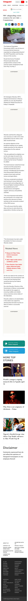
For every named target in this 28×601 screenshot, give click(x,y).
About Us (6, 543)
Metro (4, 584)
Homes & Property (19, 570)
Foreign (17, 566)
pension (17, 574)
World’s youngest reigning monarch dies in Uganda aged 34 (13, 381)
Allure (5, 561)
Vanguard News (7, 2)
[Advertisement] (14, 82)
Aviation (5, 563)
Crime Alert (6, 568)
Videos (16, 587)
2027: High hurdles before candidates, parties (14, 260)
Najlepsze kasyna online (8, 551)
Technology (18, 581)
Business (5, 565)
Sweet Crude (18, 579)
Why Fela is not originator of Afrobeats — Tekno (13, 407)
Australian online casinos (19, 551)
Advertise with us (19, 543)
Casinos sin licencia (6, 555)
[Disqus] (14, 482)
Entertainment (18, 561)
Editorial (5, 570)
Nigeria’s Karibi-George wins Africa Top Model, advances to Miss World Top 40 (13, 436)
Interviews (5, 579)
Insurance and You (19, 573)
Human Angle (18, 571)
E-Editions (15, 5)
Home (4, 5)
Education (5, 573)
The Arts (17, 582)
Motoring (5, 586)
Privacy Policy (19, 545)
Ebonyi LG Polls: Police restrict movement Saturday (13, 255)
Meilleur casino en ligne (19, 548)
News (9, 5)
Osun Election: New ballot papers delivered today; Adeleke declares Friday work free (14, 267)
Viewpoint (17, 589)
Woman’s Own (18, 591)
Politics (21, 5)
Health (16, 568)
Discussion (5, 571)
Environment (18, 563)
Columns (5, 566)
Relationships (6, 589)
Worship (17, 592)
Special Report (6, 591)
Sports (4, 592)
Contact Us (6, 545)
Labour (5, 581)
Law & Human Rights (8, 582)
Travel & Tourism (19, 586)
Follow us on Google (17, 9)
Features (17, 565)
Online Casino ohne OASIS (7, 548)
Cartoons (17, 584)
